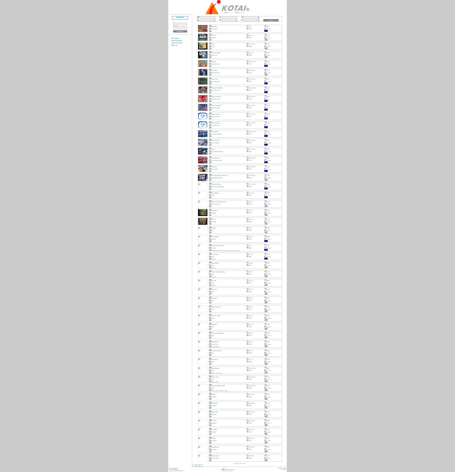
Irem (212, 230)
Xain (212, 370)
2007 (267, 26)
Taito (212, 256)
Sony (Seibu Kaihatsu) (217, 186)
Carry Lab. (214, 55)
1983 (267, 61)
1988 (267, 219)
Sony (212, 195)
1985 (267, 140)
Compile (213, 213)
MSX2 (250, 29)
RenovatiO (214, 29)
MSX (249, 37)
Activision (214, 397)
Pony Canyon (215, 458)
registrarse (180, 17)
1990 (267, 245)
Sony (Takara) (215, 142)
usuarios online (282, 468)
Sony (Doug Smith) (216, 134)
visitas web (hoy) (173, 468)
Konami (213, 239)
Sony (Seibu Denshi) (217, 151)
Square (213, 37)
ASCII (213, 46)
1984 (267, 96)
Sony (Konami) (215, 64)
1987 (267, 35)
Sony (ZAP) (214, 169)
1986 (267, 44)
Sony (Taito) (214, 344)
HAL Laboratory (215, 204)
